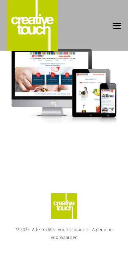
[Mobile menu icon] (117, 26)
